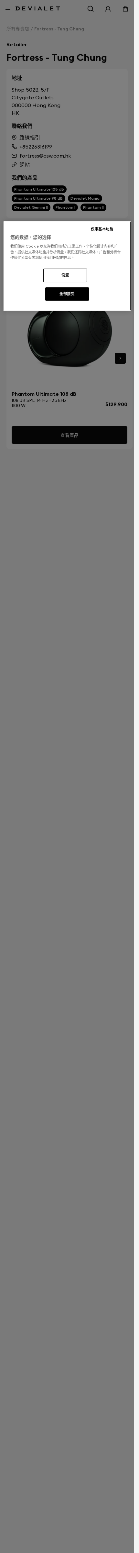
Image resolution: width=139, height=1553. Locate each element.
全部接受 (66, 294)
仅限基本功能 (102, 229)
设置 (65, 275)
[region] (67, 266)
